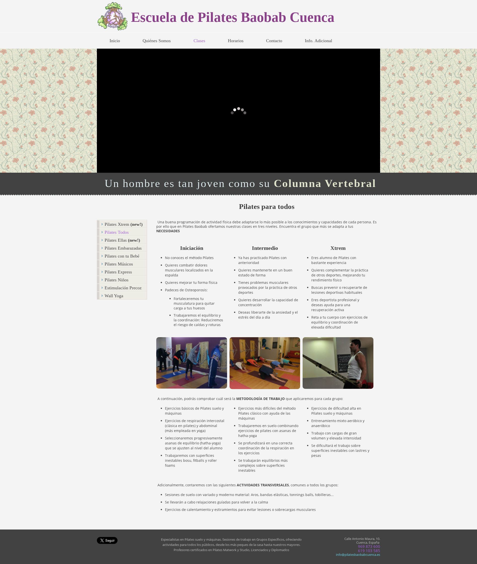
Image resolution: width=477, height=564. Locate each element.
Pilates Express (118, 271)
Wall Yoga (114, 295)
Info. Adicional (318, 40)
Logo (114, 17)
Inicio (115, 40)
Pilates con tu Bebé (122, 256)
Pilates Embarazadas (123, 248)
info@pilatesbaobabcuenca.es (358, 555)
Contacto (274, 40)
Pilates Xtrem (124, 224)
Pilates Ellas (122, 240)
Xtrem (338, 248)
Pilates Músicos (119, 264)
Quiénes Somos (157, 40)
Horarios (235, 40)
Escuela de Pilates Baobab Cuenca (232, 17)
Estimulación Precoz (123, 287)
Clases (199, 40)
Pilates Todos (117, 232)
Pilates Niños (116, 279)
